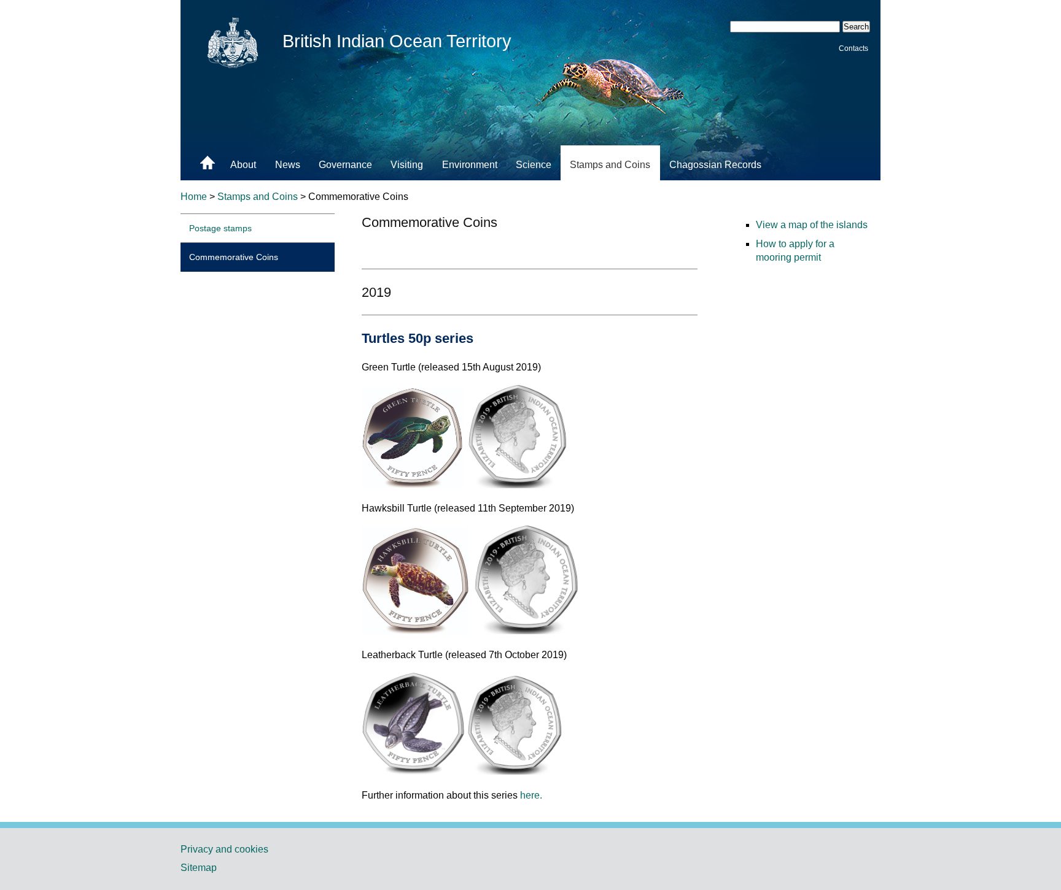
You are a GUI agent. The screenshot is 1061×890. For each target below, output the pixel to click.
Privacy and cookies (224, 849)
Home (194, 196)
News (287, 164)
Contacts (853, 48)
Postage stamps (220, 228)
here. (531, 795)
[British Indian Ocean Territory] (233, 68)
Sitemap (199, 867)
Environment (469, 164)
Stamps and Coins (610, 164)
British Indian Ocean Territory (396, 41)
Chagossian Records (715, 164)
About (243, 164)
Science (533, 164)
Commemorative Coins (233, 257)
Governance (345, 164)
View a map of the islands (812, 225)
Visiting (407, 164)
